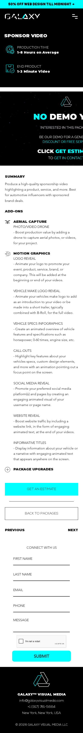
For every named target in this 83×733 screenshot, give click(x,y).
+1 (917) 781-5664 (41, 707)
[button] (75, 16)
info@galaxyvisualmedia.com (41, 701)
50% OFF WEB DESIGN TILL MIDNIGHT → (41, 4)
